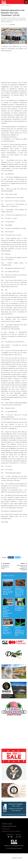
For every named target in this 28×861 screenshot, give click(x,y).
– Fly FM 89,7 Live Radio (6, 823)
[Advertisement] (14, 67)
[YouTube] (11, 837)
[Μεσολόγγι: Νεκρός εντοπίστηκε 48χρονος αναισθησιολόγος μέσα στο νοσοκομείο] (8, 601)
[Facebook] (8, 837)
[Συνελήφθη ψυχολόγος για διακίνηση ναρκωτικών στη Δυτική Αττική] (8, 622)
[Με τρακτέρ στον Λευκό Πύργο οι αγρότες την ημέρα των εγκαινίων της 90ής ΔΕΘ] (8, 582)
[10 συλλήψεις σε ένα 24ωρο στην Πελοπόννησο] (20, 601)
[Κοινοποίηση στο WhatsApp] (20, 837)
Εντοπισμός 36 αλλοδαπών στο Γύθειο (5, 567)
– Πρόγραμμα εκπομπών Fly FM (8, 826)
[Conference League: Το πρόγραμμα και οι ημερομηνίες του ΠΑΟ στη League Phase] (20, 622)
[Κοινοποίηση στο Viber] (17, 837)
